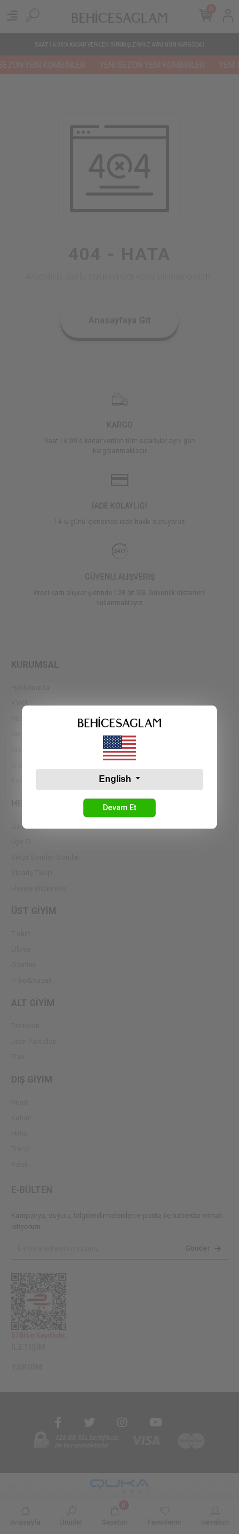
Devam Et (119, 807)
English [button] (116, 779)
